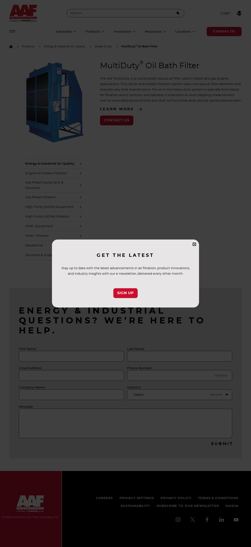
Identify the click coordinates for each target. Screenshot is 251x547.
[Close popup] (194, 244)
